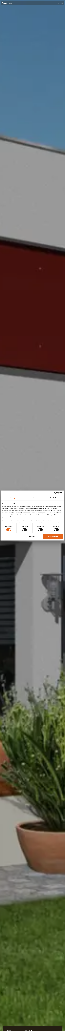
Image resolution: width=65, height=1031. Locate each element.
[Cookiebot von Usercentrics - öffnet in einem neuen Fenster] (55, 493)
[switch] (24, 529)
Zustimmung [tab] (11, 498)
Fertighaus (10, 3)
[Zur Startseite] (5, 3)
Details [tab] (32, 498)
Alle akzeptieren (53, 536)
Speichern (32, 536)
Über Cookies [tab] (54, 498)
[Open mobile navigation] (62, 3)
